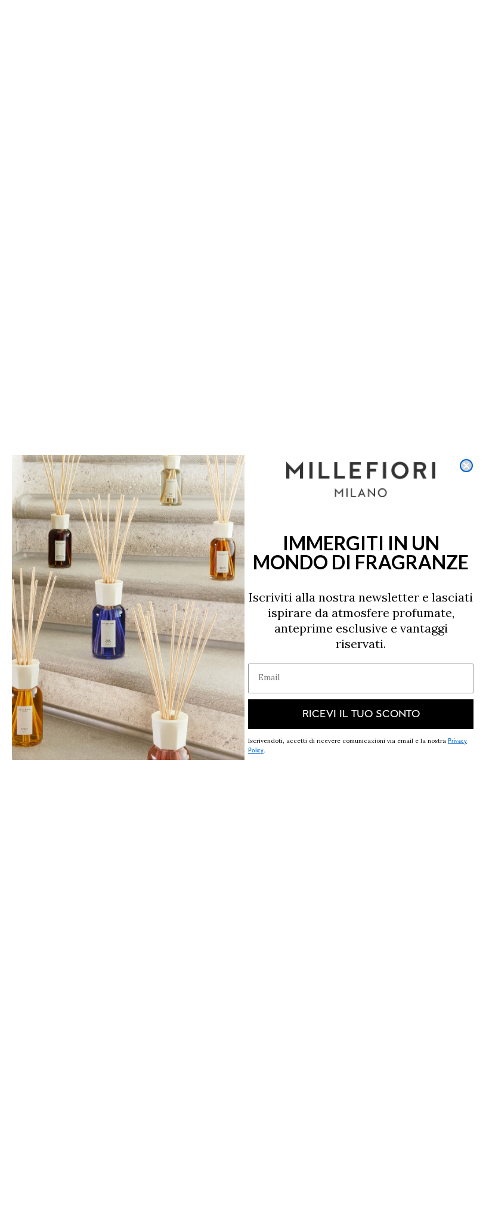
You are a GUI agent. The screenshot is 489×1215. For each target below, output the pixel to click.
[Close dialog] (466, 466)
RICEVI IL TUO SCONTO (361, 714)
